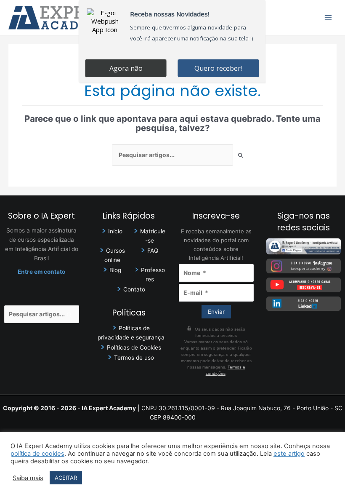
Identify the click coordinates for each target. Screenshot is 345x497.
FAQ (152, 250)
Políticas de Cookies (134, 347)
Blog (115, 270)
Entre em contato (41, 271)
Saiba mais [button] (28, 478)
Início (115, 231)
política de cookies (37, 453)
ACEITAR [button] (66, 477)
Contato (134, 289)
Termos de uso (134, 357)
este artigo (289, 453)
